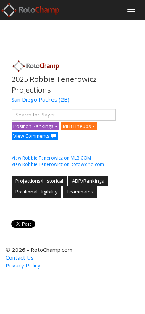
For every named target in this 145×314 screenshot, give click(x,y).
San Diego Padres (34, 99)
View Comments (31, 135)
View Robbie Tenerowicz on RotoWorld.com (58, 164)
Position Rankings (34, 126)
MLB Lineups (77, 126)
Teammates (80, 191)
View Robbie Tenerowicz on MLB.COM (51, 158)
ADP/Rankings (88, 180)
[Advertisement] (71, 37)
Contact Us (20, 257)
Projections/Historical (39, 180)
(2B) (64, 99)
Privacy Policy (23, 265)
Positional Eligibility (36, 191)
